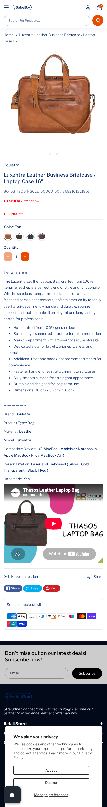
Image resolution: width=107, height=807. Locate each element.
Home (9, 35)
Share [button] (99, 576)
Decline (51, 782)
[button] (7, 7)
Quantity (11, 247)
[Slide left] (50, 153)
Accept (51, 770)
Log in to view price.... (23, 201)
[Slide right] (57, 153)
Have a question (24, 576)
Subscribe (87, 673)
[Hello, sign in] (87, 7)
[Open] (12, 794)
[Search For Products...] (97, 20)
